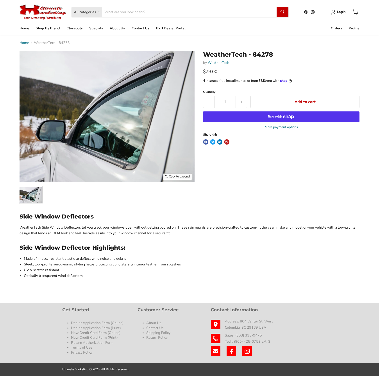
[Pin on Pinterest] (226, 142)
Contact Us (140, 28)
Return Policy (157, 337)
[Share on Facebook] (205, 142)
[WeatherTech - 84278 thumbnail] (30, 195)
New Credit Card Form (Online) (95, 332)
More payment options (281, 127)
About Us (117, 28)
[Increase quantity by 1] (241, 102)
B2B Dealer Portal (171, 28)
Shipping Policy (158, 332)
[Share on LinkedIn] (219, 142)
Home (24, 28)
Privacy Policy (82, 352)
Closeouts (74, 28)
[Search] (282, 12)
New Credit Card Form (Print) (94, 337)
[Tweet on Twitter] (212, 142)
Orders (336, 28)
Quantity (209, 92)
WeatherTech (218, 62)
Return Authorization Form (92, 342)
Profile (354, 28)
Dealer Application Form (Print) (96, 328)
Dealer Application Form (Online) (97, 322)
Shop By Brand (48, 28)
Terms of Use (82, 347)
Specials (96, 28)
